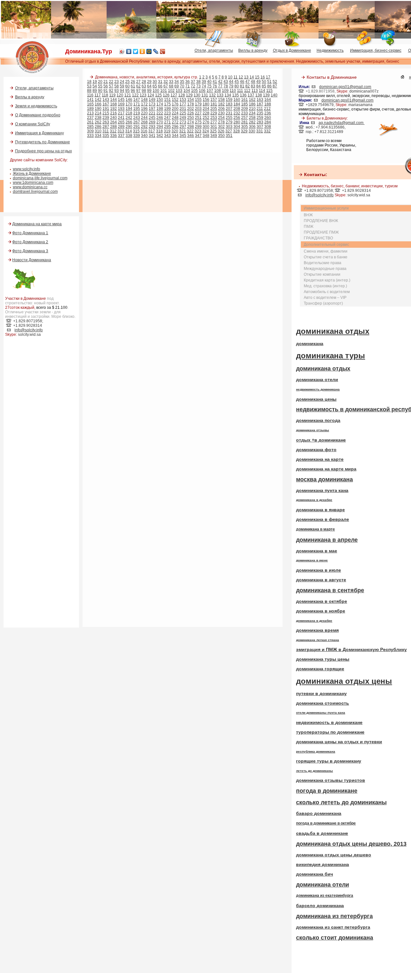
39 (204, 81)
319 (167, 131)
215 (105, 113)
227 (198, 113)
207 (229, 108)
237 (90, 117)
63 (144, 86)
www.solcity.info (26, 169)
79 (231, 86)
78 (225, 86)
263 (105, 122)
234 (252, 113)
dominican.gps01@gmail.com (345, 87)
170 (129, 104)
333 (90, 135)
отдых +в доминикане (321, 439)
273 (182, 122)
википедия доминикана (322, 864)
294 (159, 126)
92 (111, 90)
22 (111, 81)
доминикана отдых (332, 331)
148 (144, 99)
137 (251, 95)
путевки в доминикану (321, 693)
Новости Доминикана (31, 260)
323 (198, 131)
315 (136, 131)
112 (247, 90)
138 (258, 95)
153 (182, 99)
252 (206, 117)
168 (113, 104)
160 (236, 99)
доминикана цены (316, 399)
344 (175, 135)
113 (254, 90)
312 (113, 131)
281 (244, 122)
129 (189, 95)
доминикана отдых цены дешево (333, 854)
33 (171, 81)
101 (163, 90)
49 (258, 81)
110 (233, 90)
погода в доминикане (326, 791)
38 (198, 81)
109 (225, 90)
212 (267, 108)
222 (159, 113)
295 (167, 126)
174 (159, 104)
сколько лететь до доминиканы (341, 802)
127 (174, 95)
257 (244, 117)
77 (220, 86)
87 (275, 86)
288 (113, 126)
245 (152, 117)
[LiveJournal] (156, 51)
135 (235, 95)
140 (274, 95)
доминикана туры (330, 355)
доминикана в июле (318, 570)
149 (152, 99)
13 (246, 77)
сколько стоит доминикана (334, 937)
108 (217, 90)
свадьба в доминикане (322, 833)
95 (127, 90)
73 (198, 86)
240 (113, 117)
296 (175, 126)
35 (182, 81)
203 (198, 108)
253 (213, 117)
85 (264, 86)
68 (171, 86)
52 (275, 81)
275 (198, 122)
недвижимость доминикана (318, 389)
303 (229, 126)
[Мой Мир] (149, 51)
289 (121, 126)
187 (260, 104)
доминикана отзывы (312, 430)
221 (152, 113)
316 (144, 131)
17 (268, 77)
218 (129, 113)
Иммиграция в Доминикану (39, 133)
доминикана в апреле (327, 540)
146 (129, 99)
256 (236, 117)
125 (158, 95)
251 (198, 117)
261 (90, 122)
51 (269, 81)
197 (152, 108)
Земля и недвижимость (36, 106)
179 (198, 104)
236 (267, 113)
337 (121, 135)
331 (259, 131)
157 (213, 99)
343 (167, 135)
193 (121, 108)
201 (182, 108)
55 (100, 86)
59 (122, 86)
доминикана (309, 343)
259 (260, 117)
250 (190, 117)
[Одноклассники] (142, 51)
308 (267, 126)
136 (243, 95)
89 (94, 90)
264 (113, 122)
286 (98, 126)
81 (242, 86)
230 (221, 113)
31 (160, 81)
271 (167, 122)
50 (264, 81)
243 (136, 117)
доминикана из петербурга (334, 916)
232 (236, 113)
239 (105, 117)
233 (244, 113)
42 (220, 81)
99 (149, 90)
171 (136, 104)
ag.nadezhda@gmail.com (341, 123)
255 (229, 117)
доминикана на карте (320, 459)
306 (252, 126)
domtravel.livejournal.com (35, 191)
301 (213, 126)
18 (89, 81)
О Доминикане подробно (37, 115)
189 (90, 108)
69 (176, 86)
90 (100, 90)
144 (113, 99)
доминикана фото (316, 449)
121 (127, 95)
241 (121, 117)
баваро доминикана (318, 813)
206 (221, 108)
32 (165, 81)
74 (204, 86)
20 (100, 81)
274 (190, 122)
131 (204, 95)
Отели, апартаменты (214, 50)
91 (105, 90)
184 (236, 104)
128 (181, 95)
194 (129, 108)
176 (175, 104)
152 (175, 99)
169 (121, 104)
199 (167, 108)
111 (240, 90)
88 (89, 90)
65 (155, 86)
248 (175, 117)
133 (220, 95)
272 (175, 122)
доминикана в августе (321, 579)
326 (221, 131)
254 (221, 117)
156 (206, 99)
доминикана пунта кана (322, 490)
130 (197, 95)
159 (229, 99)
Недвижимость (330, 50)
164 (267, 99)
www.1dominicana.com (33, 182)
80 (236, 86)
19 (94, 81)
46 (242, 81)
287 (105, 126)
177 (182, 104)
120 (120, 95)
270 (159, 122)
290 (129, 126)
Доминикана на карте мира (37, 224)
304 (236, 126)
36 (187, 81)
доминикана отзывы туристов (330, 780)
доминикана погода (318, 420)
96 (133, 90)
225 (182, 113)
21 (105, 81)
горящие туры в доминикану (328, 760)
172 (144, 104)
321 (182, 131)
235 (260, 113)
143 (105, 99)
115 (269, 90)
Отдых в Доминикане (292, 50)
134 (227, 95)
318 (159, 131)
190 (98, 108)
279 (229, 122)
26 (133, 81)
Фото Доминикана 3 (30, 251)
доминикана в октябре (321, 601)
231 (229, 113)
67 (165, 86)
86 (269, 86)
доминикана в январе (320, 509)
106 (202, 90)
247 (167, 117)
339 (136, 135)
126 (166, 95)
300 (206, 126)
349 (213, 135)
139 (266, 95)
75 (209, 86)
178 (190, 104)
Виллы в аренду (252, 50)
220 (144, 113)
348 (206, 135)
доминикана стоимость (322, 703)
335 (105, 135)
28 (144, 81)
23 (116, 81)
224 (175, 113)
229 (213, 113)
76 (215, 86)
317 (151, 131)
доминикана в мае (316, 550)
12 (241, 77)
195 (136, 108)
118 (105, 95)
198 (159, 108)
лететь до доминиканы (314, 770)
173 (152, 104)
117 (97, 95)
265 (121, 122)
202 (190, 108)
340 (144, 135)
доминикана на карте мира (326, 468)
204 (206, 108)
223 (167, 113)
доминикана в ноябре (320, 610)
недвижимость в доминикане (329, 722)
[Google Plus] (162, 51)
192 (113, 108)
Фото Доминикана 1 (30, 233)
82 (247, 86)
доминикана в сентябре (330, 590)
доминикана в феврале (322, 519)
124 (150, 95)
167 (105, 104)
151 (167, 99)
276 (206, 122)
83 (253, 86)
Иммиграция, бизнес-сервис (375, 50)
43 (225, 81)
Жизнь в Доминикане (32, 173)
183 (229, 104)
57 (111, 86)
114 (262, 90)
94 (122, 90)
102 (171, 90)
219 (136, 113)
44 (231, 81)
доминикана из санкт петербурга (333, 927)
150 (159, 99)
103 (179, 90)
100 (156, 90)
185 (244, 104)
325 (213, 131)
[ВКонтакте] (129, 51)
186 (252, 104)
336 (113, 135)
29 (149, 81)
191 (105, 108)
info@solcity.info (319, 195)
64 (149, 86)
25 (127, 81)
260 (267, 117)
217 (121, 113)
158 (221, 99)
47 (247, 81)
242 (129, 117)
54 (94, 86)
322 (190, 131)
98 (144, 90)
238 (98, 117)
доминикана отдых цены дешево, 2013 (351, 844)
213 (90, 113)
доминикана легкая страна (317, 640)
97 (138, 90)
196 (144, 108)
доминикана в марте (315, 529)
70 (182, 86)
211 (260, 108)
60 (127, 86)
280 (236, 122)
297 (182, 126)
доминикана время (317, 630)
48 (253, 81)
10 (230, 77)
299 (198, 126)
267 (136, 122)
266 (129, 122)
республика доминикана (315, 751)
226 (190, 113)
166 (98, 104)
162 (252, 99)
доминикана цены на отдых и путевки (339, 741)
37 (193, 81)
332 (267, 131)
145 (121, 99)
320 (174, 131)
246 (159, 117)
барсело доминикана (320, 905)
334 (98, 135)
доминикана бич (314, 874)
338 (129, 135)
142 (98, 99)
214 (98, 113)
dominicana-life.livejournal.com (40, 178)
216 (113, 113)
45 (236, 81)
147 (136, 99)
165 (90, 104)
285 (90, 126)
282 (252, 122)
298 (190, 126)
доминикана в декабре (314, 500)
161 (244, 99)
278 (221, 122)
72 (193, 86)
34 (176, 81)
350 (221, 135)
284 (267, 122)
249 (182, 117)
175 (167, 104)
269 (152, 122)
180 (206, 104)
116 (90, 95)
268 (144, 122)
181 (213, 104)
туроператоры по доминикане (330, 732)
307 (260, 126)
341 (152, 135)
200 (175, 108)
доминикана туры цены (322, 659)
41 (215, 81)
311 (105, 131)
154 (190, 99)
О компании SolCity (32, 124)
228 (206, 113)
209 (244, 108)
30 (155, 81)
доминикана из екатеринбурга (324, 895)
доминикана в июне (312, 560)
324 (205, 131)
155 (198, 99)
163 (260, 99)
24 (122, 81)
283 (260, 122)
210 (252, 108)
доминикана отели (317, 379)
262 (98, 122)
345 (182, 135)
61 (133, 86)
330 (252, 131)
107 (209, 90)
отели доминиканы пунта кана (320, 712)
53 (89, 86)
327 (228, 131)
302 (221, 126)
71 (187, 86)
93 (116, 90)
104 (186, 90)
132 (212, 95)
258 (252, 117)
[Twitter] (135, 51)
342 (159, 135)
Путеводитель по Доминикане (42, 142)
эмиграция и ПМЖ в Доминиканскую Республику (351, 649)
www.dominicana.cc (30, 187)
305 (244, 126)
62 (138, 86)
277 (213, 122)
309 (90, 131)
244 (144, 117)
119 (112, 95)
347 (198, 135)
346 (190, 135)
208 (236, 108)
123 (143, 95)
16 (262, 77)
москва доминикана (324, 479)
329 (244, 131)
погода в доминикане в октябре (326, 823)
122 (135, 95)
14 (251, 77)
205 (213, 108)
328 (236, 131)
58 (116, 86)
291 (136, 126)
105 (194, 90)
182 (221, 104)
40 (209, 81)
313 (121, 131)
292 (144, 126)
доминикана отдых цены (344, 681)
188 (267, 104)
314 (128, 131)
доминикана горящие (320, 668)
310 (98, 131)
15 (257, 77)
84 (258, 86)
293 (152, 126)
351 (229, 135)
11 (235, 77)
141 (90, 99)
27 (138, 81)
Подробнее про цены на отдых (43, 151)
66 (160, 86)
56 (105, 86)
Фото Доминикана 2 (30, 242)
